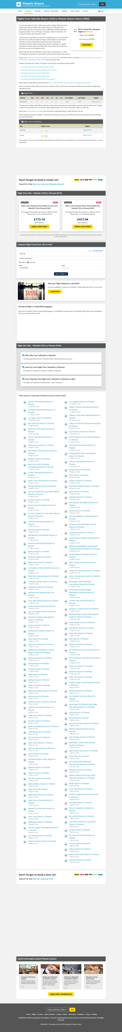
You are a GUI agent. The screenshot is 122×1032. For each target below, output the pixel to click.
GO (102, 4)
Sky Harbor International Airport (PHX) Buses (35, 73)
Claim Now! (54, 291)
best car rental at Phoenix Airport (48, 184)
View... (23, 986)
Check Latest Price (39, 226)
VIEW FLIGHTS (96, 101)
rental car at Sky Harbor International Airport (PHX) (43, 57)
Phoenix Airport (36, 4)
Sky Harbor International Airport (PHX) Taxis (35, 76)
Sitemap (94, 1014)
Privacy (88, 1014)
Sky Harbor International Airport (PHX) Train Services (38, 79)
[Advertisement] (61, 161)
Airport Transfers (51, 11)
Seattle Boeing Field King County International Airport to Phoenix (82, 777)
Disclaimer (81, 1014)
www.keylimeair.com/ (33, 111)
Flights (28, 11)
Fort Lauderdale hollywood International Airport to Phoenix (82, 764)
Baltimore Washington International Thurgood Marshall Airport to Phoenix (84, 548)
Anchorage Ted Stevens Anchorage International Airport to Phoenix (83, 706)
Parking (64, 11)
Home (20, 11)
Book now (87, 45)
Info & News (75, 11)
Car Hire (37, 11)
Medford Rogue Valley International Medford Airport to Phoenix (83, 616)
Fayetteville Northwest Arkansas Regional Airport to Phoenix (41, 652)
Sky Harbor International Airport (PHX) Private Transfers (39, 70)
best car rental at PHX (43, 879)
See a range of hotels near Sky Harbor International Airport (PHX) (70, 83)
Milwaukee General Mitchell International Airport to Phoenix (82, 584)
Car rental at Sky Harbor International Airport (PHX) (37, 67)
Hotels (85, 11)
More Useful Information (61, 994)
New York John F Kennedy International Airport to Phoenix (41, 466)
